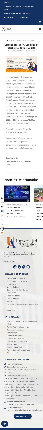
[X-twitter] (23, 267)
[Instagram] (15, 267)
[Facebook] (19, 267)
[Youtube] (28, 267)
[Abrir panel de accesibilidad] (4, 424)
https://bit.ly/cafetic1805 (16, 132)
